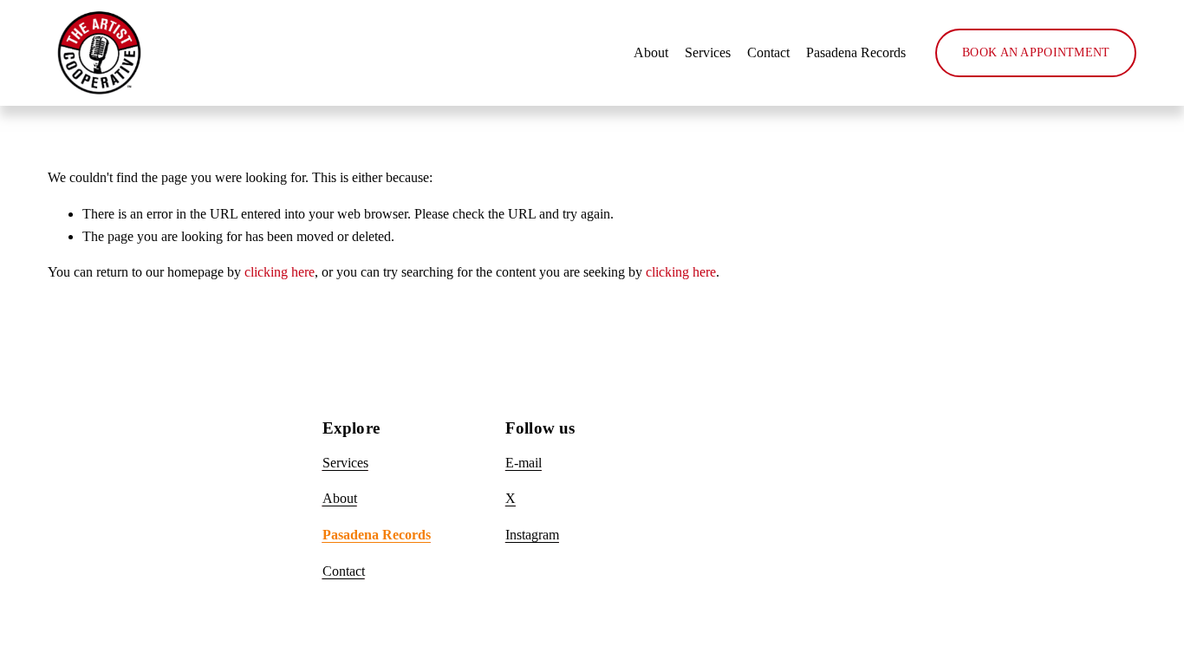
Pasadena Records (856, 52)
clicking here (279, 271)
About (651, 52)
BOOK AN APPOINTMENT (1035, 52)
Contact (768, 52)
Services (708, 52)
